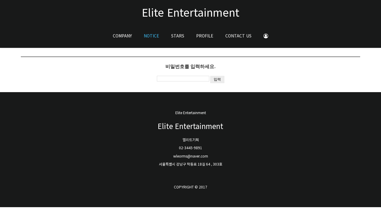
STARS (177, 36)
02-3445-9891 (190, 147)
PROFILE (204, 36)
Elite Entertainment (190, 12)
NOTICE (151, 36)
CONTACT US (238, 36)
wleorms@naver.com (190, 155)
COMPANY (122, 36)
